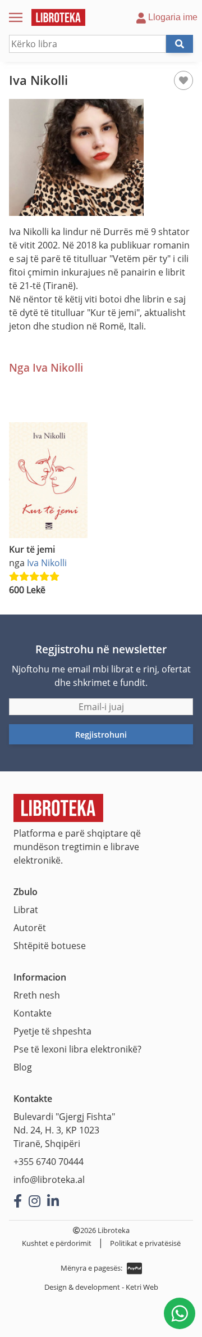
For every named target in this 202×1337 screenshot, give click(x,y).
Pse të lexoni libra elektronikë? (77, 1049)
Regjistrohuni (101, 734)
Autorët (29, 928)
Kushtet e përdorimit (56, 1243)
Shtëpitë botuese (49, 945)
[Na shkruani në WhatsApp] (179, 1313)
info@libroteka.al (49, 1179)
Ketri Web (142, 1287)
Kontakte (32, 1013)
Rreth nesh (36, 995)
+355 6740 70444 (48, 1161)
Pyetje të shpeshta (52, 1031)
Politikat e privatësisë (145, 1243)
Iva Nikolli (47, 563)
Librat (25, 910)
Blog (22, 1067)
